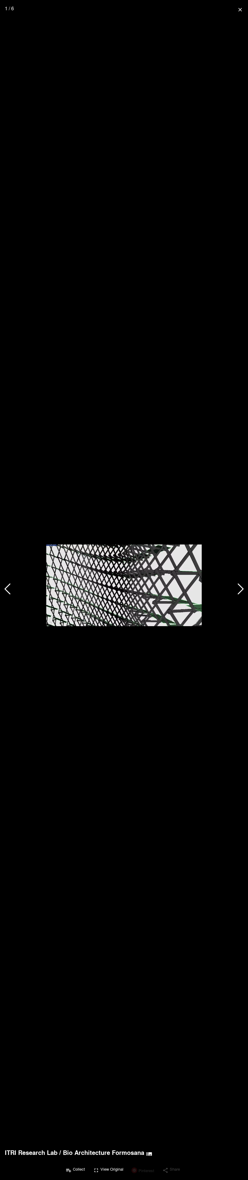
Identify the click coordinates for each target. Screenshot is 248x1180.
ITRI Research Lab (31, 1152)
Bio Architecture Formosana (103, 1152)
